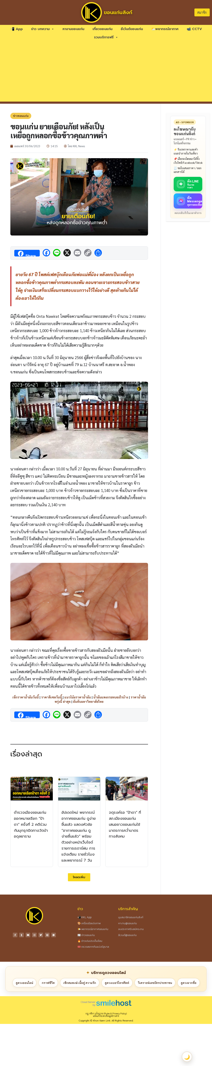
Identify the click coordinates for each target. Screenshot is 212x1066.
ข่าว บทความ (40, 29)
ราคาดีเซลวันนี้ (51, 697)
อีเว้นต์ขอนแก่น (132, 29)
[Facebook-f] (15, 935)
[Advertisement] (106, 73)
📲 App (16, 29)
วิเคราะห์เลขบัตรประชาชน (155, 983)
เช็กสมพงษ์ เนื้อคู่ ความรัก (79, 983)
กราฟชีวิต (48, 983)
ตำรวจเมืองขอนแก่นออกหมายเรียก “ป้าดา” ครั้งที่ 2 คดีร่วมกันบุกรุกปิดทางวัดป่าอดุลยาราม (31, 824)
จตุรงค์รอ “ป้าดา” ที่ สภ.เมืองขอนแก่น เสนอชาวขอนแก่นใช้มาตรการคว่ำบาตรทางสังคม (125, 824)
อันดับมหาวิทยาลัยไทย (88, 701)
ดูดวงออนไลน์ (24, 983)
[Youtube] (28, 935)
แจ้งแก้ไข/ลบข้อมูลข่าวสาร (106, 1015)
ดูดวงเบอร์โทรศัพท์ (117, 983)
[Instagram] (34, 935)
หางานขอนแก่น (73, 29)
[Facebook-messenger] (53, 935)
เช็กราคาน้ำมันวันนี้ (25, 697)
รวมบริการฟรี (104, 37)
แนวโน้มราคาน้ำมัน (77, 697)
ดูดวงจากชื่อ (188, 983)
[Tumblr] (21, 935)
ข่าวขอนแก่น (21, 116)
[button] (79, 877)
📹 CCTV (194, 29)
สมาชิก (202, 12)
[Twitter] (41, 935)
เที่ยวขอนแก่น (102, 29)
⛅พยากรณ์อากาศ (164, 29)
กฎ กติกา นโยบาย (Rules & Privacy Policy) (106, 1013)
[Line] (47, 935)
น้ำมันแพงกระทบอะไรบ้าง (110, 697)
